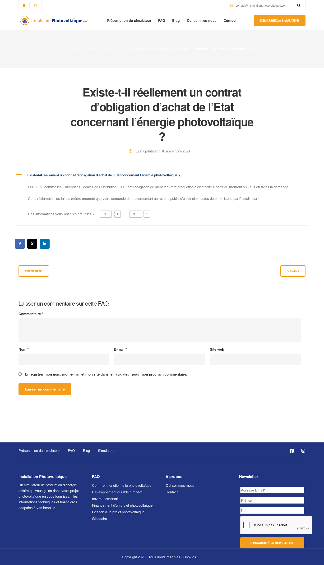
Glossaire (99, 518)
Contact (230, 20)
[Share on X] (32, 244)
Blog (176, 20)
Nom (24, 349)
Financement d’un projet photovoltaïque (122, 505)
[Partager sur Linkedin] (45, 244)
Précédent (34, 271)
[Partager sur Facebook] (20, 244)
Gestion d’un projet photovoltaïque (118, 511)
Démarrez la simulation (279, 20)
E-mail (120, 349)
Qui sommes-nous (202, 20)
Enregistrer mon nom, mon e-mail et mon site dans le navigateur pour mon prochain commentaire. (106, 374)
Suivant (293, 271)
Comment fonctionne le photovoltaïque (121, 485)
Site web (217, 349)
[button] (162, 175)
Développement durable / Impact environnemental (117, 495)
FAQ (161, 20)
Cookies (189, 556)
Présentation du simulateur (129, 20)
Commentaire (31, 314)
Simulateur (106, 450)
